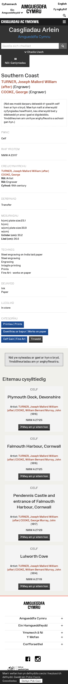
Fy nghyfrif (60, 9)
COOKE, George (14, 92)
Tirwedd (36, 338)
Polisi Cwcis (33, 677)
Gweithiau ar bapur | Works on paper (24, 331)
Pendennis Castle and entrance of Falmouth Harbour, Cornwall (34, 501)
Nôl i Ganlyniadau (15, 62)
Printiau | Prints (12, 324)
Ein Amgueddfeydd (11, 11)
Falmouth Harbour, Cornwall (34, 446)
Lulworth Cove (34, 556)
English (62, 3)
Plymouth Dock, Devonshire (34, 397)
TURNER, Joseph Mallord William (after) (25, 170)
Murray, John (53, 410)
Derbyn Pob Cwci (31, 680)
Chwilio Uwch (35, 51)
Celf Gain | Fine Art (14, 338)
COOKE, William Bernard (30, 410)
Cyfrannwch (9, 4)
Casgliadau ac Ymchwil (20, 21)
